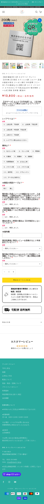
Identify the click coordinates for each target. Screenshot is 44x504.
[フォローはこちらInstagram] (9, 482)
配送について (7, 380)
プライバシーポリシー (10, 387)
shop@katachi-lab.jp (14, 462)
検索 (3, 372)
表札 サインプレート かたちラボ (14, 73)
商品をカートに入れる (22, 280)
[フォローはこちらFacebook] (3, 482)
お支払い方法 (7, 376)
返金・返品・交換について (11, 383)
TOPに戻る (6, 368)
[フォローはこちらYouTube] (15, 482)
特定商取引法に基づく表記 (11, 394)
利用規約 (5, 391)
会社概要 (5, 398)
